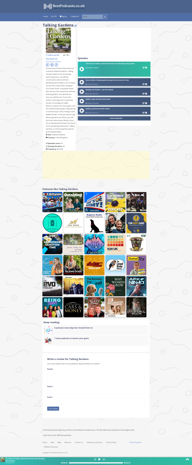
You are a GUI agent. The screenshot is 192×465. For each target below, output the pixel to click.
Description (51, 59)
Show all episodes (116, 118)
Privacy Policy (111, 442)
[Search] (105, 17)
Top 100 (54, 16)
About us (67, 442)
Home (44, 442)
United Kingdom (135, 442)
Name (50, 386)
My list (64, 16)
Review (50, 369)
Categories (75, 16)
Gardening (50, 62)
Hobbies (58, 62)
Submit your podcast (94, 442)
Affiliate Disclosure (51, 447)
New (52, 442)
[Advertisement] (114, 42)
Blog (59, 442)
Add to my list (53, 55)
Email (50, 397)
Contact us (79, 442)
